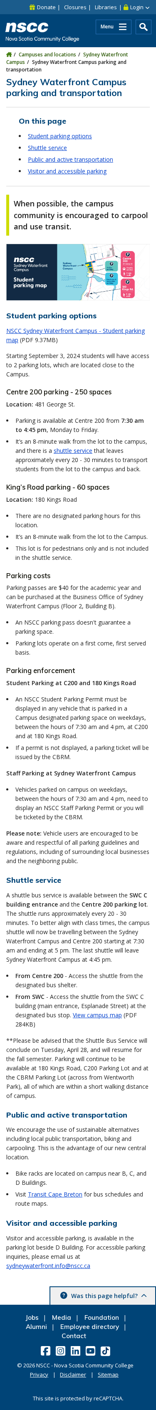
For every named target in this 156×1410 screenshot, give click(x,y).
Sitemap (108, 1374)
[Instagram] (61, 1350)
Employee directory (89, 1327)
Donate (46, 7)
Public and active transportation (70, 159)
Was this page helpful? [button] (104, 1296)
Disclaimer (73, 1374)
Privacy (39, 1374)
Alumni (36, 1327)
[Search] (143, 27)
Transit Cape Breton (55, 1194)
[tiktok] (105, 1351)
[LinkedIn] (76, 1350)
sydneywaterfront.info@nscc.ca (48, 1266)
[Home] (9, 54)
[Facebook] (46, 1350)
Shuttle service (47, 148)
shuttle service (73, 451)
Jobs (32, 1317)
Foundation (101, 1317)
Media (61, 1317)
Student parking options (60, 136)
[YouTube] (91, 1350)
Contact (74, 1336)
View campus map (97, 1015)
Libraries (106, 7)
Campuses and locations (47, 54)
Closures (75, 7)
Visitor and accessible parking (67, 171)
